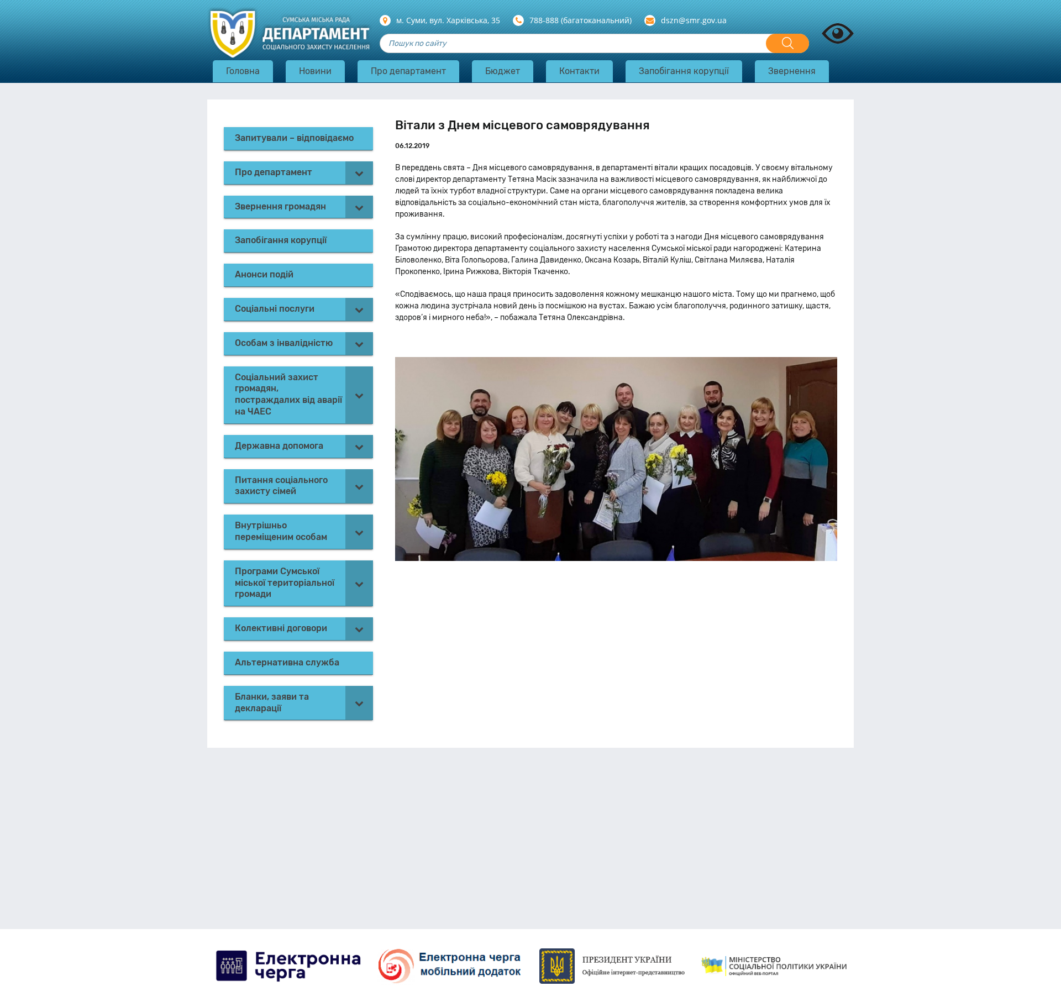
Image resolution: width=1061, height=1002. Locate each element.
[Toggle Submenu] (359, 172)
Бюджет (502, 71)
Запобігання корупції (684, 71)
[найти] (787, 43)
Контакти (579, 71)
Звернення (792, 71)
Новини (315, 71)
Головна (243, 71)
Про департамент (408, 71)
